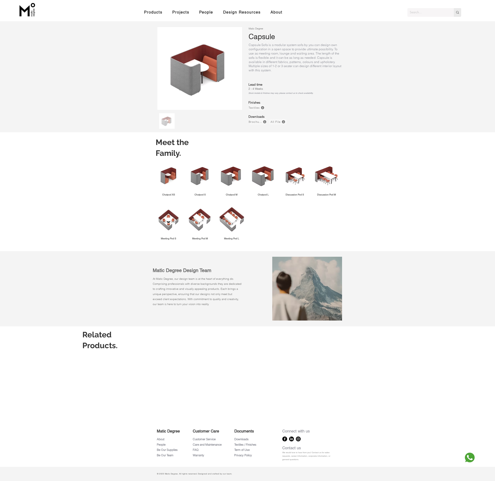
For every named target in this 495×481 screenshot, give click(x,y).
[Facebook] (284, 439)
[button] (153, 12)
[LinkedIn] (291, 439)
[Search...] (457, 12)
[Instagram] (298, 439)
